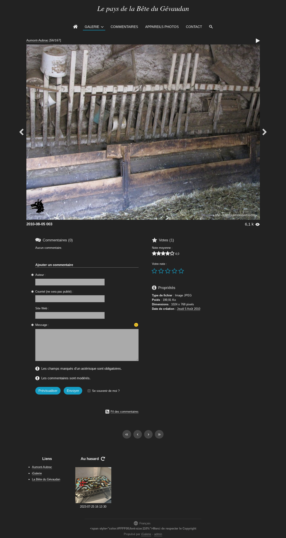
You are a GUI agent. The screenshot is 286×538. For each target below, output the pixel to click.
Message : (42, 325)
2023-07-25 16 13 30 (93, 506)
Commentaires (124, 27)
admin (158, 534)
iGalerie (37, 473)
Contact (194, 27)
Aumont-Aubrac (37, 40)
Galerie (92, 27)
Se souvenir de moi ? (106, 390)
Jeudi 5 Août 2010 (188, 308)
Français (142, 523)
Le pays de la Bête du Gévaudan (143, 8)
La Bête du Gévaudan (46, 479)
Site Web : (42, 308)
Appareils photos (162, 27)
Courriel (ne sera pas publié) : (54, 291)
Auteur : (40, 274)
